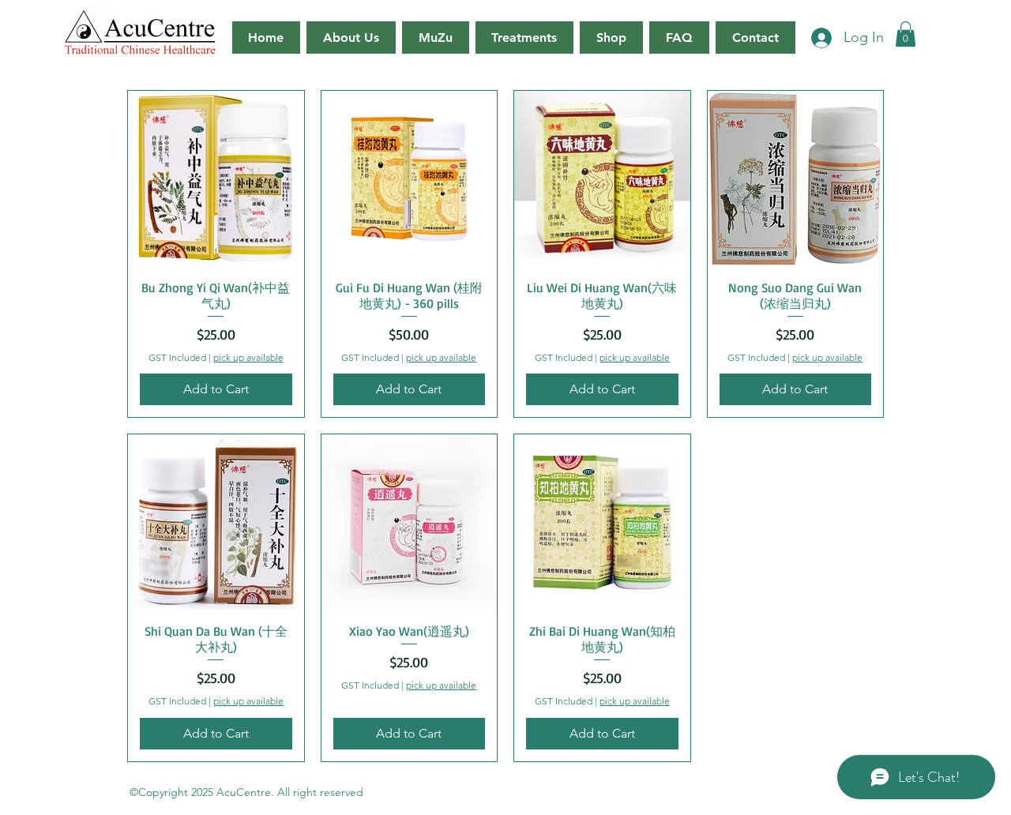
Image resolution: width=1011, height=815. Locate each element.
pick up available (248, 357)
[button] (905, 34)
